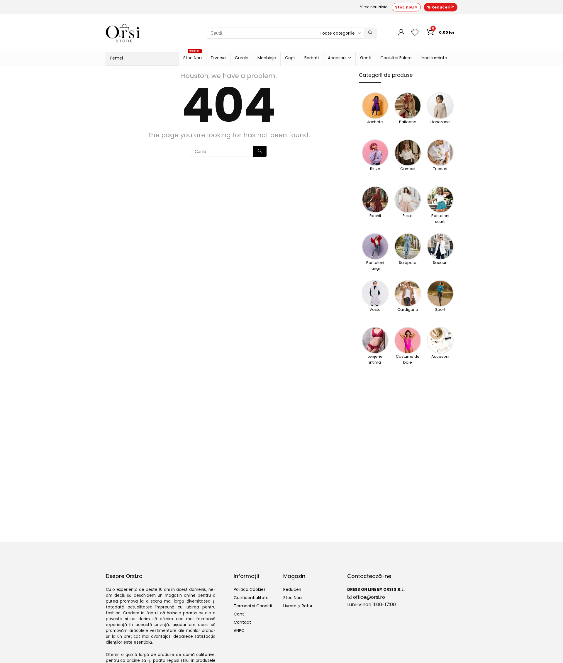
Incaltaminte (434, 58)
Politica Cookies (250, 589)
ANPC (239, 630)
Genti (365, 58)
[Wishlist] (414, 33)
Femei (116, 58)
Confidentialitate (251, 598)
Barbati (311, 58)
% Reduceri (439, 7)
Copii (290, 58)
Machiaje (266, 58)
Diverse (218, 58)
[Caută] (370, 33)
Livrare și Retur (298, 606)
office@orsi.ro (368, 597)
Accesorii (337, 58)
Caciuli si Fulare (396, 58)
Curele (241, 58)
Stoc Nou (192, 56)
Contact (242, 622)
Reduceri (292, 589)
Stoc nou (405, 7)
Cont (239, 614)
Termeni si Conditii (253, 606)
